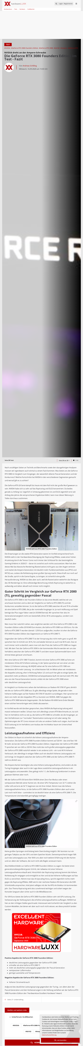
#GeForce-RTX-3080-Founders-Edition (25, 48)
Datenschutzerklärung (49, 1035)
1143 (76, 460)
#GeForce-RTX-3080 (46, 48)
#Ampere (64, 48)
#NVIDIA (7, 48)
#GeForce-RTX (73, 48)
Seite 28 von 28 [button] (64, 460)
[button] (76, 503)
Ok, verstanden (60, 1040)
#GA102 (57, 48)
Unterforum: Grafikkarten (22, 1017)
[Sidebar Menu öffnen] (76, 3)
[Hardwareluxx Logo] (15, 4)
